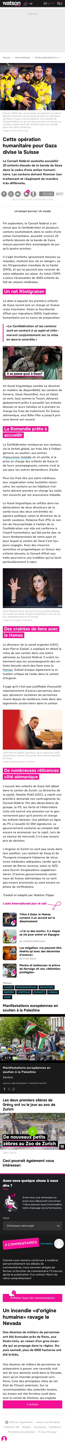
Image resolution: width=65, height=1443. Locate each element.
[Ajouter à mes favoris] (33, 194)
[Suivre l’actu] (60, 194)
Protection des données (21, 1432)
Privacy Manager (47, 1432)
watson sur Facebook (48, 1422)
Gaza (7, 997)
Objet (6, 1218)
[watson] (12, 3)
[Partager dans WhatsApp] (11, 194)
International (22, 58)
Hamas (8, 670)
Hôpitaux (24, 992)
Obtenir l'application (21, 1422)
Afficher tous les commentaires (32, 1298)
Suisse (6, 58)
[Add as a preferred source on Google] (46, 194)
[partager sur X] (9, 1089)
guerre (9, 992)
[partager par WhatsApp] (13, 1089)
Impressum (40, 1427)
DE (45, 3)
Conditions (55, 1427)
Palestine (46, 987)
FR (52, 3)
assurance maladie (18, 457)
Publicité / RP (11, 1427)
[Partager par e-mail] (18, 194)
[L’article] (32, 1358)
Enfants (39, 992)
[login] (4, 1439)
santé (10, 795)
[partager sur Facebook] (4, 1089)
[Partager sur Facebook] (4, 194)
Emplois (26, 1427)
